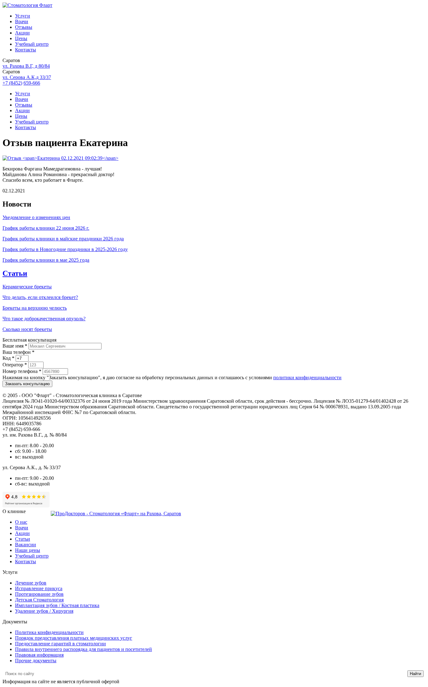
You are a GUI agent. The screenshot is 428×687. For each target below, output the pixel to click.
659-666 (31, 83)
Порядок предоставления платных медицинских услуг (73, 638)
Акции (22, 32)
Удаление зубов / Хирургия (44, 611)
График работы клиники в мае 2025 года (46, 260)
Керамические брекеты (27, 286)
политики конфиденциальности (307, 377)
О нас (21, 522)
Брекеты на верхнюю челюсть (35, 308)
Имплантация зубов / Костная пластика (57, 605)
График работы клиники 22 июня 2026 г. (46, 228)
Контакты (25, 49)
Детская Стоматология (39, 599)
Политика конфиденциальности (49, 632)
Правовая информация (39, 655)
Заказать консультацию (27, 383)
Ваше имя (15, 346)
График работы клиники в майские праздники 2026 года (63, 238)
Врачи (21, 21)
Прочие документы (35, 660)
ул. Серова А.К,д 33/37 (27, 77)
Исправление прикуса (38, 588)
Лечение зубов (30, 582)
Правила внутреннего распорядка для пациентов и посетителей (83, 649)
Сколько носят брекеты (27, 329)
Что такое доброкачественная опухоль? (44, 318)
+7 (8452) (12, 83)
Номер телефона (22, 371)
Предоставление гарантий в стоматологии (60, 643)
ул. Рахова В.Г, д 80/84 (26, 66)
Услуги (22, 15)
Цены (21, 38)
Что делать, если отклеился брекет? (40, 297)
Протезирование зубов (39, 594)
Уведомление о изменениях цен (36, 217)
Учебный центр (32, 44)
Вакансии (25, 544)
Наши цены (27, 550)
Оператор (15, 364)
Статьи (15, 273)
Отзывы (23, 27)
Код (8, 358)
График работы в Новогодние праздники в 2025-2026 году (65, 249)
